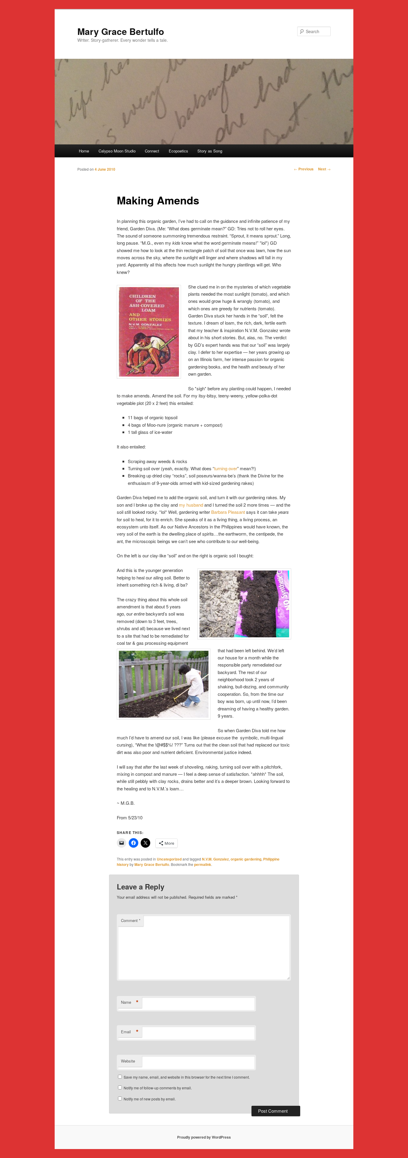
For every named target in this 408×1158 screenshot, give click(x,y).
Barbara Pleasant (228, 512)
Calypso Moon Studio (117, 151)
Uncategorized (169, 859)
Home (84, 151)
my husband (191, 505)
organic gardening (246, 859)
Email (130, 1032)
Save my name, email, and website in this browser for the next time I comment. (187, 1077)
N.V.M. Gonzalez (215, 859)
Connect (152, 151)
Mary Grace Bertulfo (120, 31)
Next (324, 169)
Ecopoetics (178, 151)
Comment (130, 920)
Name (130, 1002)
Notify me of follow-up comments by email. (158, 1087)
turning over (225, 468)
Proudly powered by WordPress (204, 1137)
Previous (304, 169)
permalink (202, 864)
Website (128, 1061)
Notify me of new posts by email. (150, 1098)
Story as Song (209, 151)
